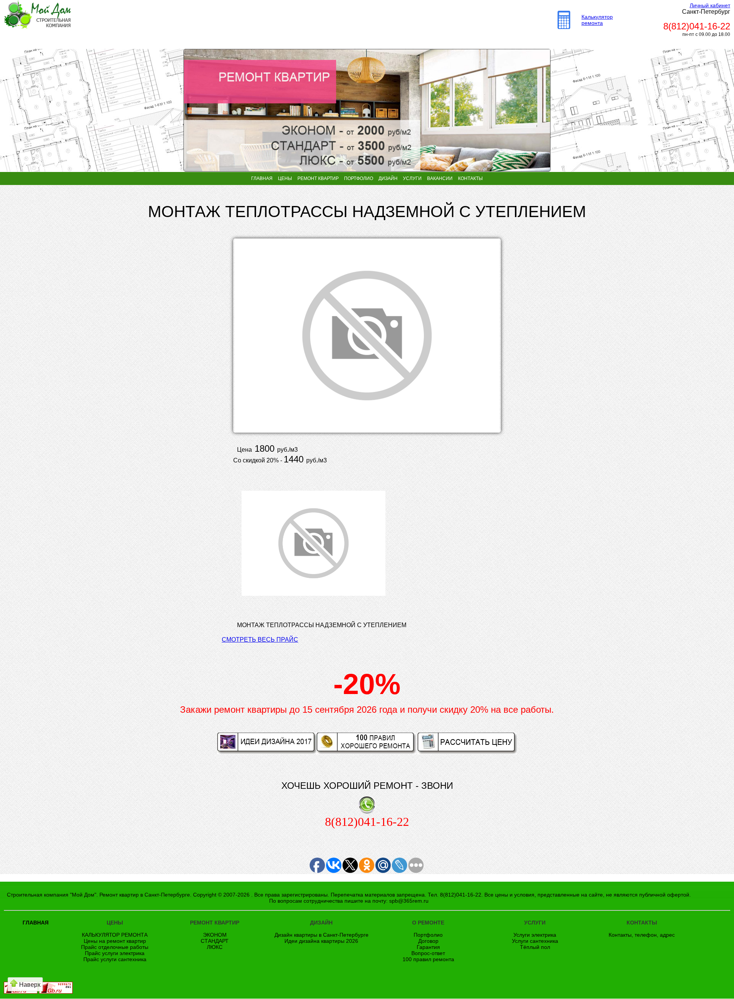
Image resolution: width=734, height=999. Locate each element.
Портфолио (428, 935)
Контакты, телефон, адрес (642, 935)
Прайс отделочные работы (114, 947)
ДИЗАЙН (388, 178)
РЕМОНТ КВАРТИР (318, 178)
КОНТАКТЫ (470, 178)
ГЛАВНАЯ (262, 178)
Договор (428, 941)
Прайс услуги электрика (115, 953)
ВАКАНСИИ (440, 178)
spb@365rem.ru (409, 901)
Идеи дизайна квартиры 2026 (321, 941)
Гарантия (428, 947)
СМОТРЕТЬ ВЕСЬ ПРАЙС (260, 639)
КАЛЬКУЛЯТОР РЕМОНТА (115, 935)
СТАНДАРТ (215, 941)
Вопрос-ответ (428, 953)
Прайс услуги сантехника (114, 959)
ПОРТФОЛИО (358, 178)
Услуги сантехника (535, 941)
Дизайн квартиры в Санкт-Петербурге (321, 935)
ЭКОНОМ (215, 935)
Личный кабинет (710, 5)
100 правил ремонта (428, 959)
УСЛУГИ (412, 178)
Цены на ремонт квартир (115, 941)
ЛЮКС (214, 947)
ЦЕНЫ (285, 178)
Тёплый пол (535, 947)
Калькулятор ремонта (597, 20)
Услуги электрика (534, 935)
